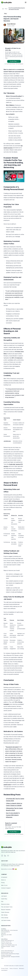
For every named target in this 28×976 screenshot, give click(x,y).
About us (3, 880)
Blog (6, 8)
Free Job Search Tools (6, 906)
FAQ (2, 901)
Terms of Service (13, 968)
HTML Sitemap (4, 917)
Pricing (2, 882)
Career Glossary (5, 912)
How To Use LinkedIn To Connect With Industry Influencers (13, 815)
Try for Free (13, 61)
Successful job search (12, 747)
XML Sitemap (4, 915)
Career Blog (4, 898)
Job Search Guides (5, 920)
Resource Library (5, 904)
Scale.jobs (12, 464)
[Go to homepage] (14, 847)
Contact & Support (6, 888)
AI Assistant (4, 877)
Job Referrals (7, 441)
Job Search (4, 896)
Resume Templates (5, 909)
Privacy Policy (4, 968)
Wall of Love (4, 885)
